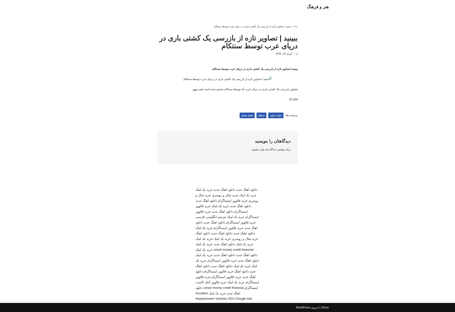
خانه (295, 26)
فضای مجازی (247, 115)
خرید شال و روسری (225, 195)
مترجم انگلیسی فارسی (211, 217)
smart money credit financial (233, 249)
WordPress (303, 307)
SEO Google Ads (240, 298)
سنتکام (261, 115)
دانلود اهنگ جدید (247, 189)
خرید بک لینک (204, 189)
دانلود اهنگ (203, 233)
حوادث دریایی (276, 115)
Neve (325, 307)
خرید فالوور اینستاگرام (233, 200)
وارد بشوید (258, 149)
